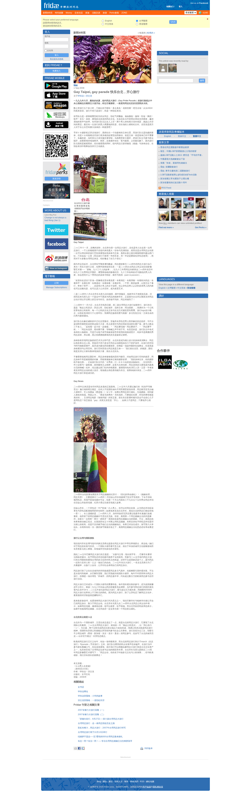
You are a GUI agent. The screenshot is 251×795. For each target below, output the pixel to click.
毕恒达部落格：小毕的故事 (90, 696)
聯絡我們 (134, 781)
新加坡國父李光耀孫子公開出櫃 (174, 178)
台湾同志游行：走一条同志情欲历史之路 (96, 723)
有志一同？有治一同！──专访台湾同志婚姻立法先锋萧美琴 (105, 741)
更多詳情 (56, 178)
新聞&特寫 (79, 32)
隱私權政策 (158, 787)
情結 (76, 85)
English (167, 136)
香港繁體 (191, 288)
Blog (99, 781)
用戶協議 (147, 787)
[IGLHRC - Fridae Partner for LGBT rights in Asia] (180, 369)
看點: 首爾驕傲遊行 (169, 167)
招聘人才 (118, 781)
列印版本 (148, 748)
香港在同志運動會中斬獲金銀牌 (174, 147)
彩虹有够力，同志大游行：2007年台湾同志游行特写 (102, 728)
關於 (105, 781)
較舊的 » (151, 33)
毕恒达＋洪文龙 (85, 96)
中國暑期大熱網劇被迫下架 (172, 159)
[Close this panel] (207, 19)
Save (173, 22)
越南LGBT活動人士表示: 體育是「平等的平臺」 (182, 155)
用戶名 (47, 36)
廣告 (111, 781)
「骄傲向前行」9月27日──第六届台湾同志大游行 (100, 719)
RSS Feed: (166, 188)
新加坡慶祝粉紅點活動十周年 (173, 182)
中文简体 (181, 288)
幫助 (126, 781)
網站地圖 (150, 781)
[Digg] (75, 749)
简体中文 (182, 136)
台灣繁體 (171, 288)
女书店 (81, 687)
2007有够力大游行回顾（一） (91, 710)
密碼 (46, 43)
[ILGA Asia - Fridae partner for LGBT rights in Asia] (164, 369)
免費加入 (56, 71)
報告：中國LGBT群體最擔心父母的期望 (178, 151)
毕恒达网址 (83, 691)
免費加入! (170, 6)
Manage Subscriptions (56, 287)
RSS (142, 781)
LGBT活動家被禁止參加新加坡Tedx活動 (178, 175)
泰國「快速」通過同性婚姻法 (173, 163)
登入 (181, 6)
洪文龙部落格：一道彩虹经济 (91, 700)
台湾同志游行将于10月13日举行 (92, 732)
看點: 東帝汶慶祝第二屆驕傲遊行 (175, 171)
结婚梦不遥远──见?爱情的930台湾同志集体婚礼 (100, 736)
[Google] (83, 749)
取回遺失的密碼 (56, 59)
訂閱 (56, 283)
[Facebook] (79, 749)
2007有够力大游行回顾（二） (91, 714)
